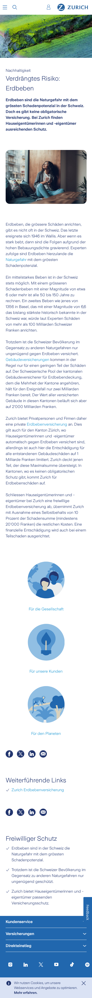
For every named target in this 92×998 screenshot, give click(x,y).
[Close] (84, 983)
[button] (5, 7)
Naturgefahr (16, 260)
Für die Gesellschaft (46, 609)
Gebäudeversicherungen (27, 359)
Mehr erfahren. (25, 993)
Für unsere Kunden (46, 671)
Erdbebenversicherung (47, 424)
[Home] (72, 7)
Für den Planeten (46, 733)
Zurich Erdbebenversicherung (38, 790)
